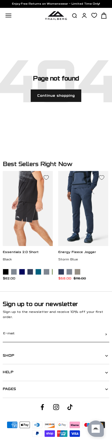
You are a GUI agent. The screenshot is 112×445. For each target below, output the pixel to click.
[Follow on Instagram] (56, 407)
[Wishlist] (94, 15)
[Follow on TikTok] (70, 407)
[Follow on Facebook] (42, 407)
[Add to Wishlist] (46, 177)
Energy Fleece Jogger (77, 252)
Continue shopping (56, 96)
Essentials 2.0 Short (21, 252)
